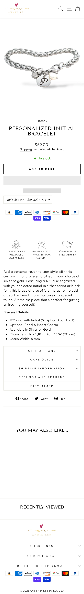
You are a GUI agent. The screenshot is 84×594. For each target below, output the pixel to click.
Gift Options (42, 350)
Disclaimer (42, 386)
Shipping (26, 149)
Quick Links (41, 545)
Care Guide (42, 359)
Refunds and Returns (42, 377)
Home (41, 121)
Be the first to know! (41, 566)
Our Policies (41, 555)
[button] (42, 180)
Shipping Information (42, 368)
